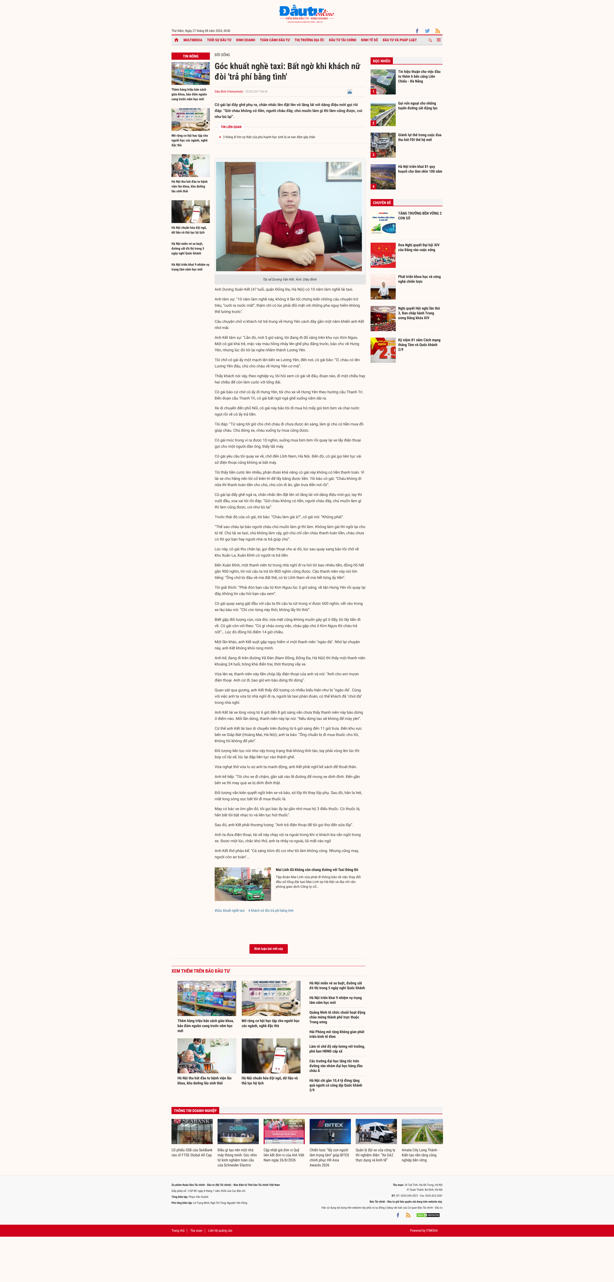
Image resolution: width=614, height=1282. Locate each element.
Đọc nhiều (381, 61)
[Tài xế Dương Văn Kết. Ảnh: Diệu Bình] (289, 216)
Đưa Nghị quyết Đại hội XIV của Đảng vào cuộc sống (418, 247)
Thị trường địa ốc (309, 40)
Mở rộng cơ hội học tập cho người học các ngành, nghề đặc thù (189, 140)
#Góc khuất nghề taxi (230, 910)
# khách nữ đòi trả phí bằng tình (270, 910)
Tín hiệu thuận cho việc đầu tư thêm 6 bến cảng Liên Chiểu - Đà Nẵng (419, 76)
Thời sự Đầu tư (219, 40)
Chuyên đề (382, 202)
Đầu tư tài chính (342, 40)
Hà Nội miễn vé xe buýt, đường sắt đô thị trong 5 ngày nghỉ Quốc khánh (187, 248)
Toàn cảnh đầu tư (275, 40)
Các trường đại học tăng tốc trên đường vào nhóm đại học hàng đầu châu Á (336, 1066)
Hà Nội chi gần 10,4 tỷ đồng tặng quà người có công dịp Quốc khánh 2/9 (335, 1085)
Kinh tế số (369, 40)
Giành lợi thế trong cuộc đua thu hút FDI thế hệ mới (420, 137)
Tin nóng (190, 56)
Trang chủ (177, 1231)
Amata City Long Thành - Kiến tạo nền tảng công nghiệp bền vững (420, 1155)
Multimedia (192, 40)
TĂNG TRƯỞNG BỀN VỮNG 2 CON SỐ (420, 215)
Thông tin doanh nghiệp (195, 1110)
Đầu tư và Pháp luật (400, 40)
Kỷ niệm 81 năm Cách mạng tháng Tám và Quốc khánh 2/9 (419, 345)
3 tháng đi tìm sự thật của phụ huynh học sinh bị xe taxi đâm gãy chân (269, 137)
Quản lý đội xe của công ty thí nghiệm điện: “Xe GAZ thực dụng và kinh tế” (375, 1155)
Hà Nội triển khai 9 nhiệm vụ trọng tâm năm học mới (335, 1000)
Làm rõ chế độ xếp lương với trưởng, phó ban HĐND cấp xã (337, 1048)
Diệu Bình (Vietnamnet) (229, 92)
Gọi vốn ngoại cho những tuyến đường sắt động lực (418, 105)
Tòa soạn (196, 1231)
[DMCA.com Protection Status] (428, 1215)
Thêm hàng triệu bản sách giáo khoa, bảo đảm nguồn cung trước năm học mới (189, 94)
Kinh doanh (245, 40)
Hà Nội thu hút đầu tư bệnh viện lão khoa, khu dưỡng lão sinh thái (189, 186)
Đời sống (222, 55)
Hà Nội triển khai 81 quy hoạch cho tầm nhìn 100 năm (420, 169)
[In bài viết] (349, 92)
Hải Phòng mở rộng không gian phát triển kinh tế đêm (336, 1034)
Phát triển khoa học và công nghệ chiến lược (419, 279)
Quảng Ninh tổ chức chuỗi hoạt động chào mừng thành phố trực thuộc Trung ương (337, 1017)
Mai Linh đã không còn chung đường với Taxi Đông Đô (317, 869)
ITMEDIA (432, 1231)
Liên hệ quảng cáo (220, 1231)
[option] (192, 1138)
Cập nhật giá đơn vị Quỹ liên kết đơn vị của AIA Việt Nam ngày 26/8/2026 (284, 1155)
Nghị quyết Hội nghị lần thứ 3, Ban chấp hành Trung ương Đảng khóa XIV (419, 313)
